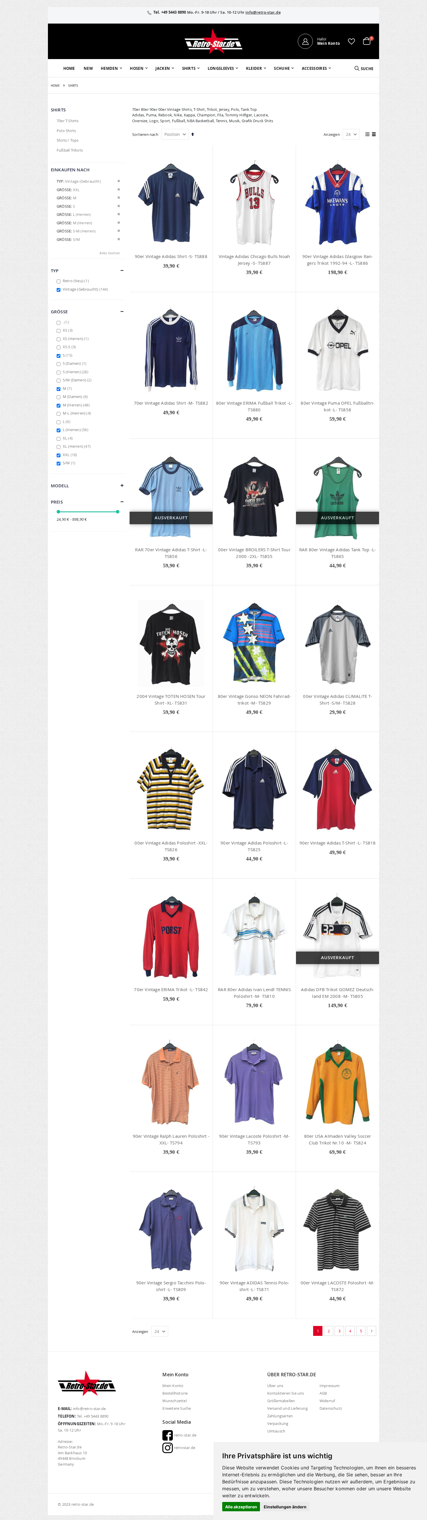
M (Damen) (76, 396)
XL (68, 438)
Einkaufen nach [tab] (70, 170)
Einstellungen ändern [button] (285, 1506)
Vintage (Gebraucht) (86, 289)
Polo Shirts (66, 130)
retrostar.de (184, 1447)
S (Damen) (75, 363)
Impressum (330, 1385)
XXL (71, 454)
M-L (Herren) (77, 413)
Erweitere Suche (176, 1408)
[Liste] (374, 134)
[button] (351, 41)
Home (55, 86)
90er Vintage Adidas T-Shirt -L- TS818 (337, 843)
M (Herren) (77, 405)
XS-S (70, 346)
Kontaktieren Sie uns (285, 1393)
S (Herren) (76, 371)
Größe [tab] (59, 312)
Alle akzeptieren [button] (241, 1506)
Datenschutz (331, 1408)
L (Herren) (76, 429)
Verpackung (277, 1423)
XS (68, 330)
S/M (70, 462)
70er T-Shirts (68, 120)
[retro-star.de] (213, 41)
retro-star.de (184, 1435)
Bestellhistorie (175, 1393)
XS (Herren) (76, 338)
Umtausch (276, 1431)
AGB (323, 1393)
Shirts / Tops (68, 140)
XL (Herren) (77, 446)
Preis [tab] (57, 502)
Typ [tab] (54, 271)
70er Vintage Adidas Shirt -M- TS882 (171, 403)
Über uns (275, 1385)
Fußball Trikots (70, 150)
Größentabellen (281, 1400)
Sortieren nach (145, 134)
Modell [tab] (60, 486)
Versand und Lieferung (287, 1408)
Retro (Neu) (76, 280)
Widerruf (327, 1400)
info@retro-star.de (263, 12)
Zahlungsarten (280, 1415)
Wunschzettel (174, 1400)
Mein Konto (172, 1385)
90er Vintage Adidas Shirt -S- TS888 (171, 256)
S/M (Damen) (78, 380)
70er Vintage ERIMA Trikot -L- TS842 (171, 989)
